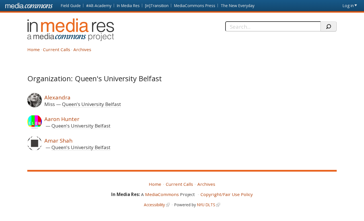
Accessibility (154, 204)
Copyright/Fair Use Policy (226, 194)
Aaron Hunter (61, 118)
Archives (82, 49)
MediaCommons (162, 194)
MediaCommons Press (194, 5)
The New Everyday (238, 5)
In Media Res (128, 5)
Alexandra (57, 97)
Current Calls (56, 49)
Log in (348, 5)
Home (33, 49)
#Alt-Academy (98, 5)
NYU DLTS (206, 204)
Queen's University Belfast (91, 104)
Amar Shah (58, 140)
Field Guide (71, 5)
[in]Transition (157, 5)
